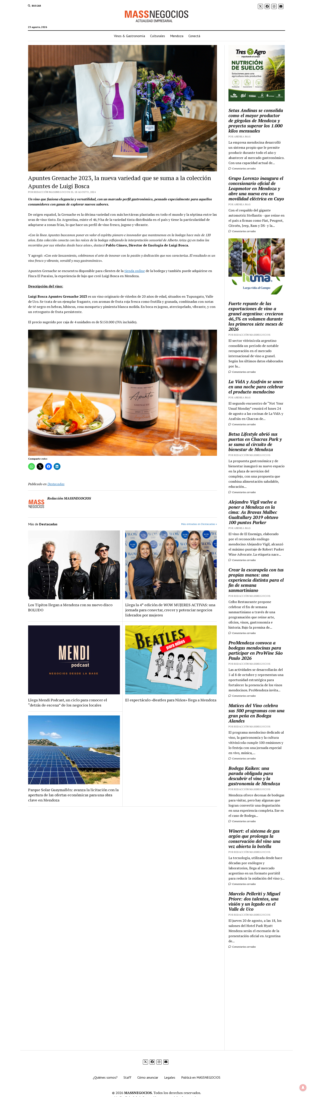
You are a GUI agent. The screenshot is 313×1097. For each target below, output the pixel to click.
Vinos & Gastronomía (129, 36)
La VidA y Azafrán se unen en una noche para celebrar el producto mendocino (256, 386)
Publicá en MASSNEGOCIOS (200, 1077)
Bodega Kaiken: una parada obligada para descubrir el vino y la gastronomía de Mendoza (254, 776)
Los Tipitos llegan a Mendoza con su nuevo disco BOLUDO (70, 607)
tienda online (134, 270)
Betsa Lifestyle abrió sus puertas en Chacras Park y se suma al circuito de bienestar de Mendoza (255, 441)
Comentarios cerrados (243, 168)
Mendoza (176, 36)
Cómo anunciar (147, 1077)
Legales (169, 1077)
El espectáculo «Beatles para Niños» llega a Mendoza (170, 699)
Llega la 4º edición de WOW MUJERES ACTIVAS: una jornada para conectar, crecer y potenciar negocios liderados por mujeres (170, 610)
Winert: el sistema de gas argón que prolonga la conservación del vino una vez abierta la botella (254, 838)
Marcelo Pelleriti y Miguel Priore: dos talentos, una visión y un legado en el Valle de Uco (254, 901)
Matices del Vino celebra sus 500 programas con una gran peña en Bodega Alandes (256, 713)
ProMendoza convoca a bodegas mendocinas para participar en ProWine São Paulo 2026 (255, 650)
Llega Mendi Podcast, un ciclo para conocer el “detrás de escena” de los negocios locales (67, 702)
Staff (127, 1077)
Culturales (157, 36)
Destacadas (56, 484)
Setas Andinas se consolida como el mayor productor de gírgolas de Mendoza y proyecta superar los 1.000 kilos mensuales (255, 120)
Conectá (194, 36)
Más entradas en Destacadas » (199, 524)
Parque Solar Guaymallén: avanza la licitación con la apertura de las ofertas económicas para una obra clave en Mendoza (73, 795)
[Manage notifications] (303, 1087)
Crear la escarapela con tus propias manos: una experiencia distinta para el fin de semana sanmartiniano (256, 580)
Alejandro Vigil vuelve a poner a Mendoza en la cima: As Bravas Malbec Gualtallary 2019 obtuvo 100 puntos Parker (253, 512)
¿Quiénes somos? (105, 1077)
